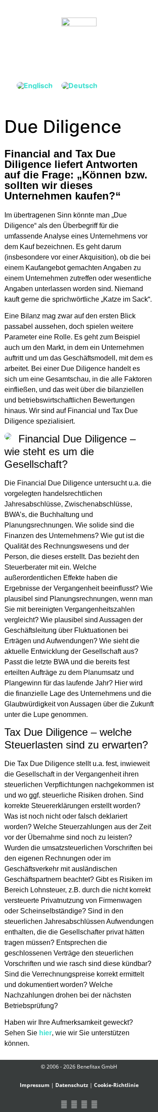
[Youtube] (94, 1104)
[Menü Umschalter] (79, 53)
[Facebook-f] (64, 1104)
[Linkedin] (84, 1104)
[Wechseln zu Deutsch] (79, 85)
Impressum (35, 1085)
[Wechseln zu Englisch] (34, 85)
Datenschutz (71, 1085)
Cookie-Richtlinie (116, 1085)
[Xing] (74, 1104)
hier (45, 1033)
